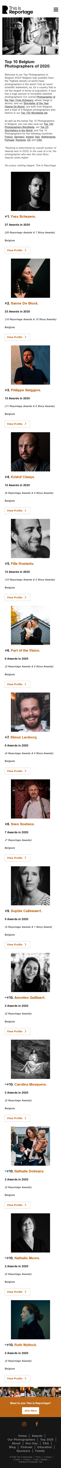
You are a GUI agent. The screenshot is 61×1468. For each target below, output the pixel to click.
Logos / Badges (40, 1459)
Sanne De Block (24, 303)
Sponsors (23, 1451)
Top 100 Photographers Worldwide (29, 126)
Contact (26, 1459)
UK (29, 140)
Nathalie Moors (26, 1258)
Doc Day (31, 1443)
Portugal (9, 140)
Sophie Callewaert (26, 911)
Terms (38, 1457)
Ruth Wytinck (25, 1345)
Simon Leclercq (23, 737)
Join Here (30, 1410)
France (9, 137)
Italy (37, 137)
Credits (16, 1459)
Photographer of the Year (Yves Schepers (30, 98)
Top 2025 (46, 1440)
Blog (12, 1447)
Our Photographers (21, 1440)
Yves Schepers (23, 216)
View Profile (15, 250)
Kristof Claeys (22, 477)
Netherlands (48, 137)
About (16, 1443)
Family (40, 1451)
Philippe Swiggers (25, 390)
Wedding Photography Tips (30, 1462)
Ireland (30, 137)
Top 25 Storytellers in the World (26, 129)
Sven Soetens (22, 824)
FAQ (46, 1443)
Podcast (26, 1447)
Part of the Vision (25, 650)
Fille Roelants (22, 564)
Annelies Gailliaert (29, 997)
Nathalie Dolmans (28, 1171)
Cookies (47, 1457)
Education (44, 1447)
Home (22, 1436)
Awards (37, 1436)
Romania (21, 140)
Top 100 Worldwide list (34, 113)
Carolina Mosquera (30, 1084)
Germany (19, 137)
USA (39, 140)
